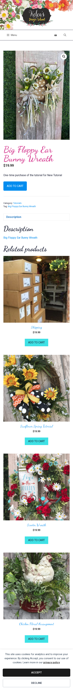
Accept (36, 672)
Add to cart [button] (36, 342)
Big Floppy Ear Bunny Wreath (22, 206)
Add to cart (15, 186)
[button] (64, 56)
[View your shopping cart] (55, 35)
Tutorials (17, 203)
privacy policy (51, 662)
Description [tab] (13, 217)
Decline (36, 683)
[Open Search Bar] (65, 35)
